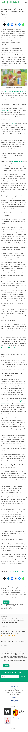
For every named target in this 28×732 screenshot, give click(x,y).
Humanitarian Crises (6, 624)
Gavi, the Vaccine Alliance (18, 604)
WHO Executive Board (7, 16)
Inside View (4, 644)
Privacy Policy (14, 700)
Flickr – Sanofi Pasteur (17, 571)
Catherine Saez (5, 18)
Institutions (14, 605)
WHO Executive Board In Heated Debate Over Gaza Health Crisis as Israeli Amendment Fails (12, 620)
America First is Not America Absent (13, 641)
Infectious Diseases (6, 605)
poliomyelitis (5, 110)
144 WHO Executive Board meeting (15, 91)
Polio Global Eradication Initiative (11, 348)
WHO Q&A (13, 123)
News (12, 607)
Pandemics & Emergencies (20, 607)
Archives (14, 702)
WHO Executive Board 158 (8, 635)
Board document (16, 161)
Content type (8, 604)
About (14, 697)
